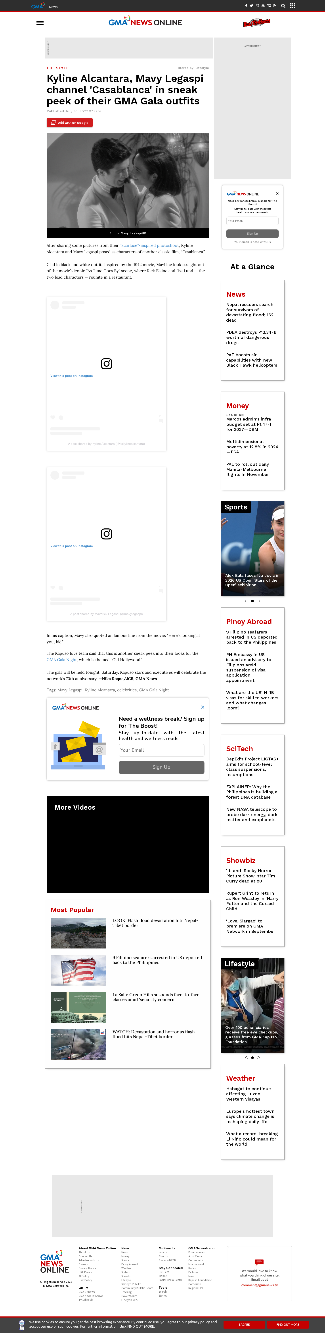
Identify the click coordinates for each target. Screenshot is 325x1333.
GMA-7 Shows (87, 1292)
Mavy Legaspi (69, 689)
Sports (125, 1260)
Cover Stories (129, 1296)
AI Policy (84, 1276)
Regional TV (195, 1288)
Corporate (194, 1284)
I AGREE (244, 1324)
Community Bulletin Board (137, 1288)
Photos (163, 1256)
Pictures (193, 1272)
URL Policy (85, 1272)
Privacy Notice (87, 1268)
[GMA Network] (38, 5)
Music (191, 1276)
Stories (163, 1295)
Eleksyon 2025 (129, 1300)
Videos (163, 1252)
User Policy (85, 1280)
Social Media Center (170, 1280)
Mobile (163, 1276)
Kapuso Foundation (200, 1280)
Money (125, 1256)
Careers (83, 1264)
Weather (126, 1268)
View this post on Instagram (71, 375)
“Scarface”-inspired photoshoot (149, 245)
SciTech (125, 1272)
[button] (247, 601)
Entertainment (196, 1252)
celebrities (127, 689)
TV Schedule (86, 1300)
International (196, 1264)
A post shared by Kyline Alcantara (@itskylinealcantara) (106, 443)
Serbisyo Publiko (131, 1284)
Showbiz (126, 1276)
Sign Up (161, 767)
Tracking (126, 1292)
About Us (84, 1252)
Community (195, 1260)
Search (163, 1291)
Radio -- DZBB (167, 1260)
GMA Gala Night (62, 659)
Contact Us (85, 1256)
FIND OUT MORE (288, 1324)
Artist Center (195, 1256)
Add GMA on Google (70, 122)
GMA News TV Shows (91, 1296)
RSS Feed (164, 1272)
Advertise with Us (89, 1260)
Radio (192, 1268)
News (53, 6)
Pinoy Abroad (129, 1264)
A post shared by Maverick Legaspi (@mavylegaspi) (106, 614)
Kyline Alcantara (100, 689)
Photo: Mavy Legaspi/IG (127, 233)
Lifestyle (126, 1280)
